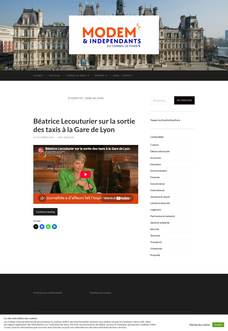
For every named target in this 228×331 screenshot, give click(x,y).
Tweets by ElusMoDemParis (165, 120)
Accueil (38, 75)
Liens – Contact (122, 75)
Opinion (99, 75)
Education (155, 164)
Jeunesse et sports (160, 196)
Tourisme (155, 235)
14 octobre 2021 (43, 137)
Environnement (158, 170)
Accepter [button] (218, 324)
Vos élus (54, 75)
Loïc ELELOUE (66, 137)
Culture (154, 144)
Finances (155, 177)
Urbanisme (156, 248)
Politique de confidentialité (47, 292)
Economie (155, 157)
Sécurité (154, 229)
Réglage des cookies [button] (199, 324)
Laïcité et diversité (160, 203)
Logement (155, 209)
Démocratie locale (160, 151)
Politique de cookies (100, 292)
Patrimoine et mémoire (162, 216)
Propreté (155, 254)
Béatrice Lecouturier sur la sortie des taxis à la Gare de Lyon (84, 125)
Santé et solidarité (160, 222)
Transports (156, 241)
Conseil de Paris (76, 75)
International (157, 190)
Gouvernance (157, 183)
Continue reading (45, 211)
